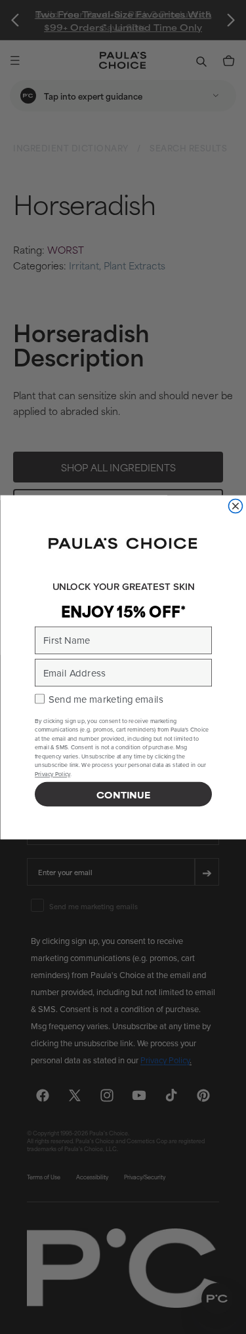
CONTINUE (123, 793)
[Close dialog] (235, 506)
